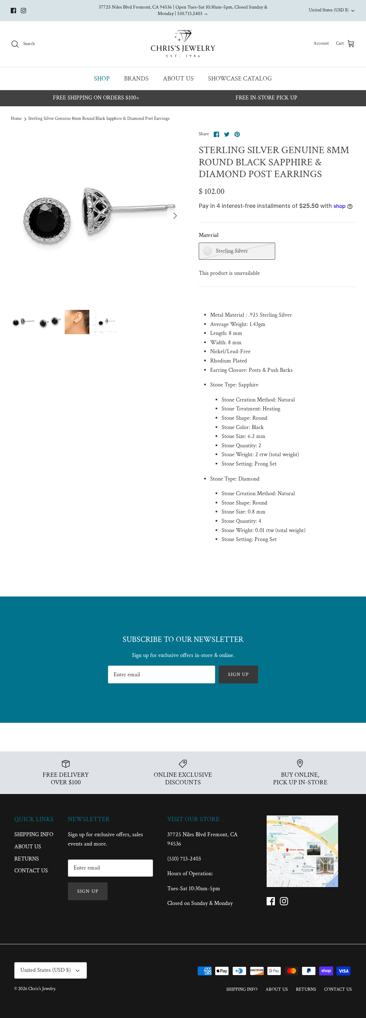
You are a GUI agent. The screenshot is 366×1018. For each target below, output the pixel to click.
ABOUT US (178, 78)
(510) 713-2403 (184, 859)
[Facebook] (13, 10)
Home (16, 119)
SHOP (102, 78)
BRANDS (136, 78)
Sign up (238, 674)
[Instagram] (23, 10)
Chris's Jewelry (41, 989)
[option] (97, 216)
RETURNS (26, 859)
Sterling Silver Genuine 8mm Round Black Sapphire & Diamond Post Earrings (99, 119)
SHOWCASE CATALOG (240, 78)
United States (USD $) (328, 10)
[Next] (175, 216)
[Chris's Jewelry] (183, 44)
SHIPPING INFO (33, 834)
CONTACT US (31, 871)
